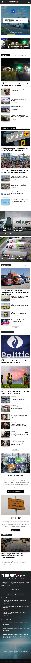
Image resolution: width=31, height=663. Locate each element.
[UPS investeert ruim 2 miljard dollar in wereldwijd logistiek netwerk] (5, 298)
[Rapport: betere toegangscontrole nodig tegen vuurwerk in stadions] (15, 377)
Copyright (25, 651)
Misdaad (13, 431)
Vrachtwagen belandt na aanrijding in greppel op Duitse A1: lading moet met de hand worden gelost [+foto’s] (19, 116)
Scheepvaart (13, 179)
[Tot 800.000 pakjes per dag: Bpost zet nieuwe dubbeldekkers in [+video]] (15, 249)
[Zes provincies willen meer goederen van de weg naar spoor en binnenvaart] (5, 186)
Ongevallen (13, 119)
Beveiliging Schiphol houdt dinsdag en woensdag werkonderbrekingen (14, 149)
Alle (15, 55)
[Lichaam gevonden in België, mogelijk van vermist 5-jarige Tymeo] (15, 346)
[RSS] (19, 594)
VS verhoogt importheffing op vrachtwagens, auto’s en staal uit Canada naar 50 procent (19, 108)
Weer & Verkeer (4, 82)
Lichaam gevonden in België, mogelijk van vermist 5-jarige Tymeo (14, 362)
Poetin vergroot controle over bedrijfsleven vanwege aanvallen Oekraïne (18, 426)
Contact (5, 651)
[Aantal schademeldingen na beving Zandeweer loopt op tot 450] (5, 399)
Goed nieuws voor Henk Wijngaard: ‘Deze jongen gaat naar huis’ (16, 47)
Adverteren (10, 651)
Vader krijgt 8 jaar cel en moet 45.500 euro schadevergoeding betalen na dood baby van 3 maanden (20, 434)
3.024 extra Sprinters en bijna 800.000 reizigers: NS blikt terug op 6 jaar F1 (14, 171)
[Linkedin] (15, 594)
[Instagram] (12, 594)
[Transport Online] (15, 2)
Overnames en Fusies (15, 308)
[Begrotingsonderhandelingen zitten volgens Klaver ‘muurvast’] (5, 417)
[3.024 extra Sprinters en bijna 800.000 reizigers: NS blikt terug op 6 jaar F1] (15, 160)
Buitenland (4, 359)
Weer (22, 332)
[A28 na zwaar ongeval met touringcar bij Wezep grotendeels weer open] (15, 69)
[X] (22, 594)
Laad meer (15, 124)
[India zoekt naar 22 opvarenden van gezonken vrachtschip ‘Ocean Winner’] (5, 178)
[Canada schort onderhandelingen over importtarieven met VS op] (5, 322)
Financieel (13, 110)
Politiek (12, 414)
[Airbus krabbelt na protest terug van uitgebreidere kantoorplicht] (5, 194)
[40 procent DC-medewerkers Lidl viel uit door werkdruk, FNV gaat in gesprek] (5, 314)
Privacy (20, 651)
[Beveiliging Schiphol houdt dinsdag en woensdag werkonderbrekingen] (15, 138)
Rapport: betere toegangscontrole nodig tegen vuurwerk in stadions (15, 392)
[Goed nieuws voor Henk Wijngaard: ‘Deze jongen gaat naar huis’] (5, 92)
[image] (15, 463)
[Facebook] (8, 594)
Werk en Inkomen (14, 315)
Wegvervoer (7, 44)
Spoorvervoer (13, 187)
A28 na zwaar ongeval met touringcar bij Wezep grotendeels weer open (14, 85)
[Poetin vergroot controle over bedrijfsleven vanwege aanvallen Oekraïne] (5, 425)
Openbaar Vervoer (5, 169)
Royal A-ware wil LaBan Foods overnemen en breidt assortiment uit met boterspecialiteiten (19, 305)
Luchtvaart (4, 147)
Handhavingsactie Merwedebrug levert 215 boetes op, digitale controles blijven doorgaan (20, 99)
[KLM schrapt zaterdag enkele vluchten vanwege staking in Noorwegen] (5, 202)
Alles (22, 128)
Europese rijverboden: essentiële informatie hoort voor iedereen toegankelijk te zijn (12, 555)
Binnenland (4, 389)
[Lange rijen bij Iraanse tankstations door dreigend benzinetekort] (5, 408)
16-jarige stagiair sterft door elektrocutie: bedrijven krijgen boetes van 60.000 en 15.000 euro (20, 443)
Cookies (16, 651)
